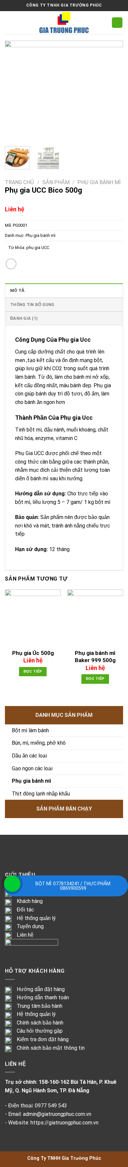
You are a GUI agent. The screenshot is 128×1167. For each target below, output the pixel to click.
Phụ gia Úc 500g (33, 653)
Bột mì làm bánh (30, 730)
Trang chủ (19, 182)
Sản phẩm (56, 182)
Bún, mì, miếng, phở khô (39, 743)
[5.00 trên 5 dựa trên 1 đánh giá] (64, 201)
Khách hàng (30, 901)
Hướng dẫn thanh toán (43, 997)
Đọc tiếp (33, 671)
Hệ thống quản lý (36, 918)
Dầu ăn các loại (29, 756)
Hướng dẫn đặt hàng (41, 989)
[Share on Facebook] (11, 263)
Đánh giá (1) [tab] (24, 318)
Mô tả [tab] (17, 290)
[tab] (64, 340)
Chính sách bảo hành (40, 1023)
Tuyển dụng (30, 926)
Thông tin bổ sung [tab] (32, 304)
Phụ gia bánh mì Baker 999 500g (95, 656)
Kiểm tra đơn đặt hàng (43, 1039)
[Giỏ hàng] (117, 22)
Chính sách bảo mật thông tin (51, 1048)
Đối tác (25, 910)
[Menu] (9, 22)
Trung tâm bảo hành (39, 1006)
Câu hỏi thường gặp (40, 1031)
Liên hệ (25, 935)
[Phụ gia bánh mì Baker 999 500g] (95, 617)
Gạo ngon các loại (32, 768)
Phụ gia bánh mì (99, 182)
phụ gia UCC (37, 247)
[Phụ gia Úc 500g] (33, 617)
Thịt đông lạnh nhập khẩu (41, 794)
